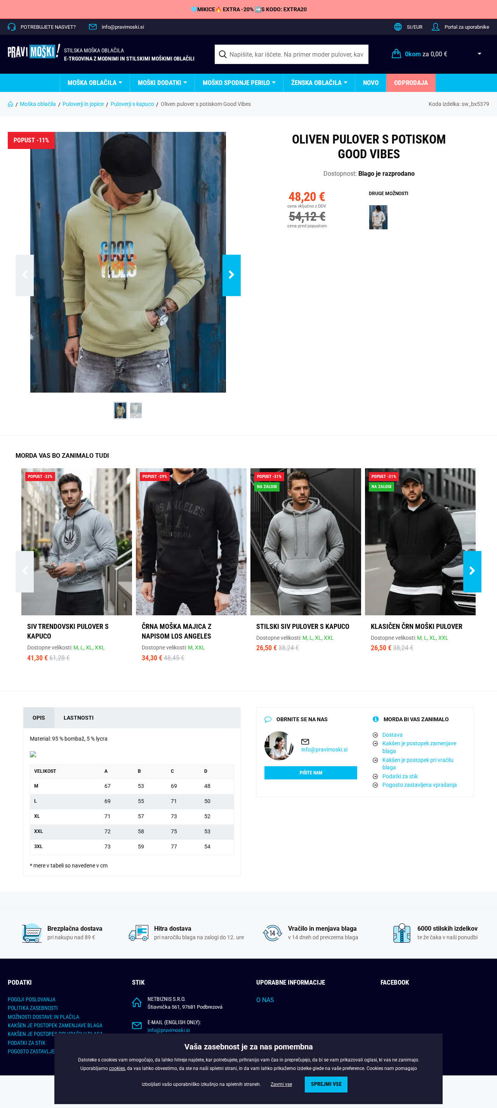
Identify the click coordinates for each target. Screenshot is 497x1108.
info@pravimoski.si (123, 27)
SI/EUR (414, 27)
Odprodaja (411, 83)
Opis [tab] (39, 718)
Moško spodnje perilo (236, 83)
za (426, 54)
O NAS (265, 1000)
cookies (117, 1068)
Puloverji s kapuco (132, 104)
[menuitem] (95, 83)
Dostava (392, 735)
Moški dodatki (159, 83)
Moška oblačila (92, 83)
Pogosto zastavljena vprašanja (419, 785)
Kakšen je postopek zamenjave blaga (419, 747)
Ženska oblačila (316, 83)
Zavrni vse (281, 1084)
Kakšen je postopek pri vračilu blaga (418, 764)
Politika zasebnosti (33, 1008)
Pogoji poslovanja (32, 999)
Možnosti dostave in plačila (43, 1017)
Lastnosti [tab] (79, 718)
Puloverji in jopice (83, 104)
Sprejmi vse (326, 1084)
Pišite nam (311, 773)
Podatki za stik (400, 776)
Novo (371, 83)
